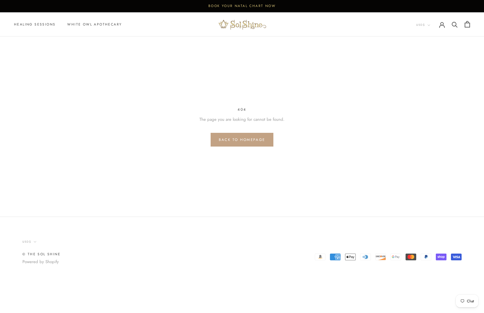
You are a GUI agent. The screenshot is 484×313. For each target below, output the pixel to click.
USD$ (420, 25)
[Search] (455, 24)
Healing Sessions (34, 24)
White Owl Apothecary (94, 24)
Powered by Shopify (40, 262)
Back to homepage (242, 139)
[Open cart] (467, 24)
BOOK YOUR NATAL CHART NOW (242, 5)
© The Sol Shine (41, 254)
